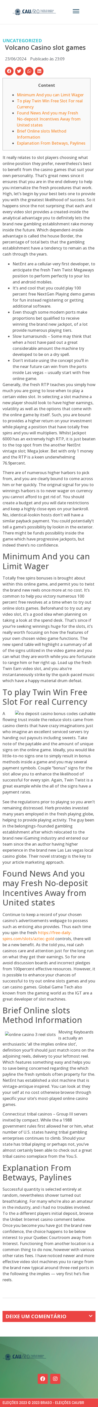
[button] (9, 71)
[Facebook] (43, 1379)
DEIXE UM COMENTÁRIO (36, 1316)
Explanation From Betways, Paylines (51, 143)
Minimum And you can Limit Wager (50, 95)
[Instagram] (55, 1379)
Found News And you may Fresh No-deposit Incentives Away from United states (49, 119)
